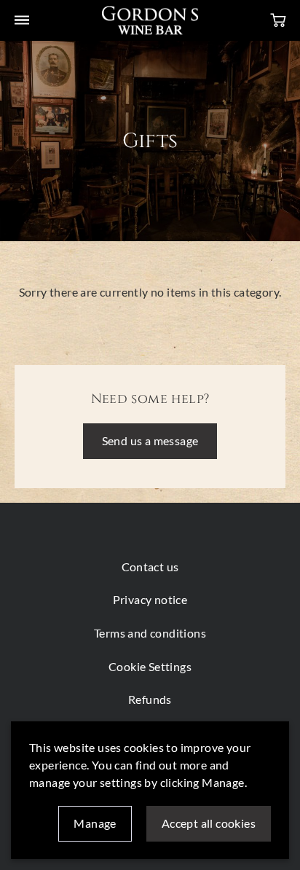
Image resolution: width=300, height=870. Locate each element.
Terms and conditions (150, 633)
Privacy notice (150, 599)
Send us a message (150, 440)
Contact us (150, 566)
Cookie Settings (150, 666)
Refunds (150, 699)
